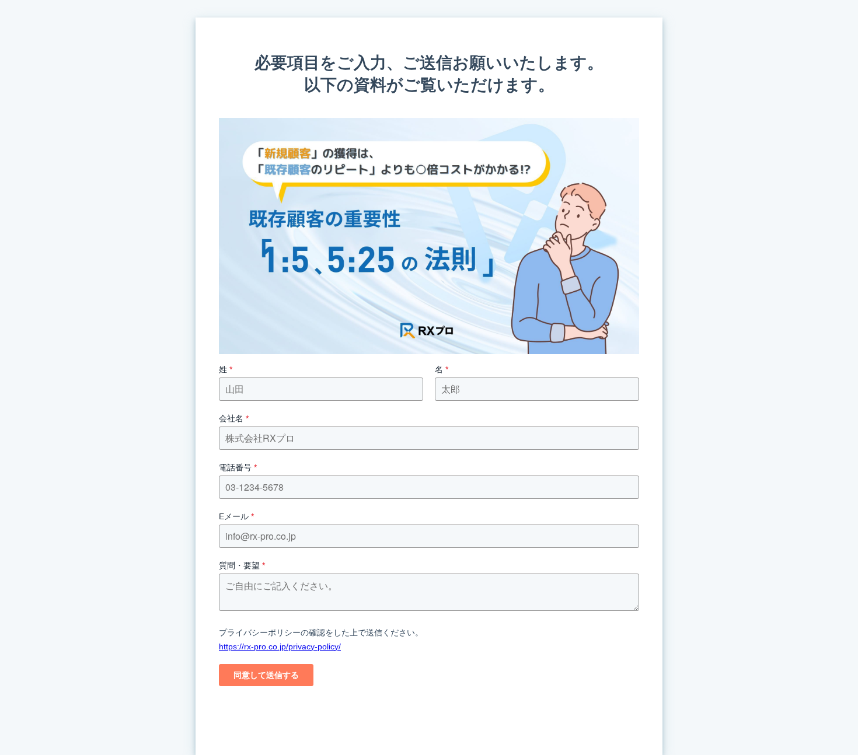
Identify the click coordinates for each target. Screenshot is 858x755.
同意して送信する (266, 675)
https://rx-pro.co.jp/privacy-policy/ (280, 646)
